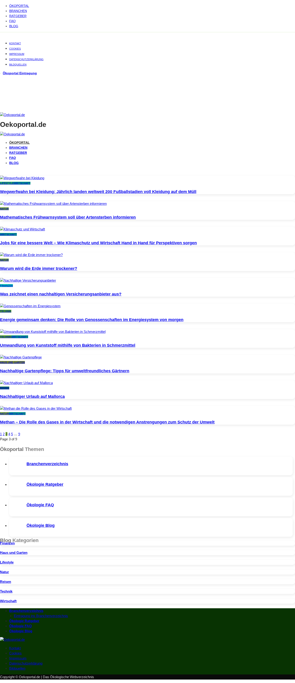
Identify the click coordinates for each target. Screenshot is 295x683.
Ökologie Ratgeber (45, 484)
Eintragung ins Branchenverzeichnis (41, 616)
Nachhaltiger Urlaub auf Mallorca (32, 396)
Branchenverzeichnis (47, 464)
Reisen (4, 388)
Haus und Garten (12, 362)
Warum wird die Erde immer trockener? (38, 268)
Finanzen (6, 285)
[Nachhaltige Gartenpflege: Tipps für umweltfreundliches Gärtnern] (21, 357)
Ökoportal (19, 6)
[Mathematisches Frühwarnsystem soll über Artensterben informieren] (53, 204)
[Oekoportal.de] (12, 115)
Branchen (18, 11)
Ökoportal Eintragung (20, 73)
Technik (5, 311)
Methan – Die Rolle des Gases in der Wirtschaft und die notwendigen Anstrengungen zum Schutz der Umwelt (107, 422)
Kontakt (15, 43)
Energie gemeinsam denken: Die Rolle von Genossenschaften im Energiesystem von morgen (91, 319)
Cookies (15, 48)
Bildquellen (18, 64)
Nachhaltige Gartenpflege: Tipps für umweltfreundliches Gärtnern (64, 371)
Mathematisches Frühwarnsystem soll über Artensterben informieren (68, 217)
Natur (4, 208)
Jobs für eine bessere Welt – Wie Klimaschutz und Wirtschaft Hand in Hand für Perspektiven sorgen (98, 243)
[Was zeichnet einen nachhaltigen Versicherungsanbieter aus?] (28, 280)
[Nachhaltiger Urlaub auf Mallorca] (26, 383)
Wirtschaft (22, 183)
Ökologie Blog (41, 525)
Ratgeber (18, 16)
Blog (13, 26)
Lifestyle (7, 183)
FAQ (12, 21)
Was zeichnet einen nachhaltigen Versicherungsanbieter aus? (60, 294)
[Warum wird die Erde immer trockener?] (31, 255)
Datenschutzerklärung (26, 59)
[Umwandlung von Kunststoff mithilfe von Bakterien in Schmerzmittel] (53, 332)
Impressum (16, 54)
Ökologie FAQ (40, 505)
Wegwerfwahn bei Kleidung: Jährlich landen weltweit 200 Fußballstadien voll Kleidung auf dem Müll (98, 191)
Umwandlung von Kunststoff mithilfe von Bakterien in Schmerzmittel (67, 345)
